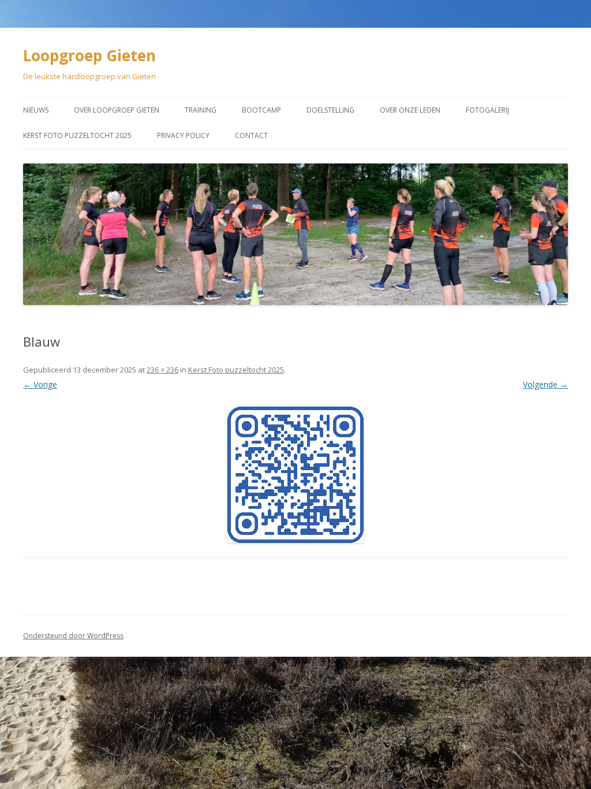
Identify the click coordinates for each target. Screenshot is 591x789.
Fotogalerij (487, 110)
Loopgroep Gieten (89, 55)
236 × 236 (162, 369)
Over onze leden (410, 110)
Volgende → (545, 384)
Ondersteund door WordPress (73, 636)
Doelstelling (330, 110)
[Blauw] (295, 475)
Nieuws (35, 110)
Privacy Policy (183, 135)
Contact (251, 135)
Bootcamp (261, 110)
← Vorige (40, 384)
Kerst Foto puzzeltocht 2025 (77, 135)
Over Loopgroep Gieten (116, 110)
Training (200, 110)
